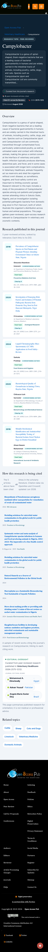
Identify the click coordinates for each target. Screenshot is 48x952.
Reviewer (8, 862)
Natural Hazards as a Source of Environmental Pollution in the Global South (23, 576)
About (6, 792)
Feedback (31, 792)
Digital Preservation (32, 822)
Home (6, 785)
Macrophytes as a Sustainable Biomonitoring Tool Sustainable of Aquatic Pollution (23, 592)
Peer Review (9, 806)
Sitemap (30, 880)
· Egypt (24, 679)
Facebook (9, 935)
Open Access (9, 799)
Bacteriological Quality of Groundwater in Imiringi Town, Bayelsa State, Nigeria (28, 386)
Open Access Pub (12, 27)
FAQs (6, 887)
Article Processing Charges (11, 871)
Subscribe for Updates (33, 871)
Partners (31, 855)
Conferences (9, 821)
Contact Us (31, 887)
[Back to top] (40, 946)
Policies (30, 799)
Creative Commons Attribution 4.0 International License (18, 924)
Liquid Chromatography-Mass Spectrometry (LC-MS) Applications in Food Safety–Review (27, 347)
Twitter (24, 935)
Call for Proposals (11, 814)
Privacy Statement (35, 831)
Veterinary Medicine (28, 736)
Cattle (7, 728)
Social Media (32, 848)
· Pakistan (21, 687)
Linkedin (9, 942)
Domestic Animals (13, 744)
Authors (7, 848)
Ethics (29, 806)
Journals (7, 880)
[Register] (29, 6)
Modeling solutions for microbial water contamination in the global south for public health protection (23, 518)
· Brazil (24, 695)
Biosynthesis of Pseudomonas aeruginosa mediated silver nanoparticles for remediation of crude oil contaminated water (23, 500)
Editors (7, 855)
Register (30, 862)
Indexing (31, 785)
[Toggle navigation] (41, 6)
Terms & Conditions (32, 839)
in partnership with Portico (23, 901)
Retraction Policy (34, 814)
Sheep (18, 728)
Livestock (9, 736)
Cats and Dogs (34, 728)
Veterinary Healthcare (14, 34)
